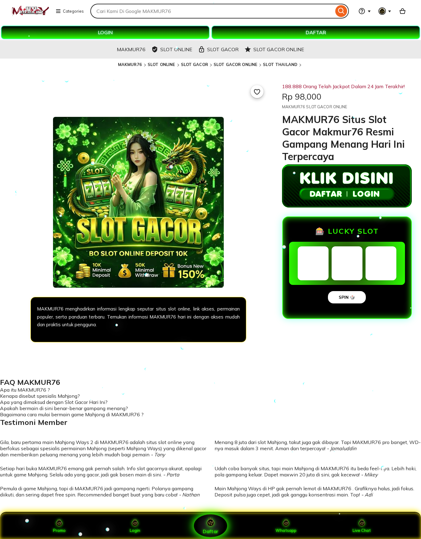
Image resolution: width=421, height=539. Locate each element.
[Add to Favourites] (257, 91)
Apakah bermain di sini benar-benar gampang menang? (64, 408)
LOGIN (105, 32)
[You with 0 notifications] (385, 11)
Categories (73, 11)
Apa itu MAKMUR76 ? (25, 390)
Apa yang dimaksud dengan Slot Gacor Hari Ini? (54, 402)
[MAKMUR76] (30, 15)
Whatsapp (286, 530)
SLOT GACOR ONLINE (235, 64)
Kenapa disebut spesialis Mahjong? (40, 396)
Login (135, 530)
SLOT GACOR (194, 64)
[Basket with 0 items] (402, 11)
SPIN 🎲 (347, 297)
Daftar (210, 531)
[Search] (341, 11)
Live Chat (362, 530)
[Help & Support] (364, 11)
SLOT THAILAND (280, 64)
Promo (59, 530)
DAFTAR (316, 32)
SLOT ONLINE (161, 64)
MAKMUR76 (130, 64)
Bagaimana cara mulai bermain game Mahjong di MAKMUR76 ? (72, 414)
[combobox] (212, 11)
